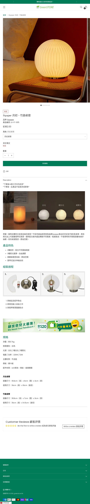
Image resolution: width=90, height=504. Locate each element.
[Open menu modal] (4, 7)
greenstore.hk (18, 493)
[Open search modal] (81, 7)
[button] (6, 503)
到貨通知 (45, 163)
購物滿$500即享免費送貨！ (45, 2)
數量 (4, 151)
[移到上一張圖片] (80, 447)
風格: (8, 132)
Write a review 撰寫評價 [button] (73, 426)
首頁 (4, 15)
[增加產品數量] (12, 155)
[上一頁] (13, 2)
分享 (7, 171)
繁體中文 (7, 490)
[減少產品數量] (5, 155)
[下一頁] (76, 2)
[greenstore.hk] (45, 7)
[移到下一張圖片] (85, 447)
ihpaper (10, 120)
